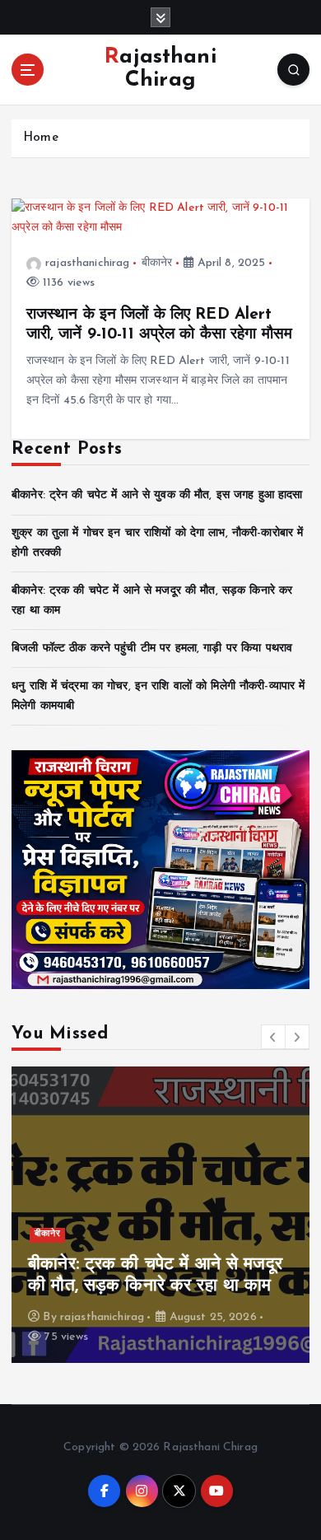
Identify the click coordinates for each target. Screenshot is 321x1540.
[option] (160, 1214)
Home (40, 138)
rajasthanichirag (87, 263)
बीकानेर (157, 263)
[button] (273, 1036)
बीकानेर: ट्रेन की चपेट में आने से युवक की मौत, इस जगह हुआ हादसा (157, 495)
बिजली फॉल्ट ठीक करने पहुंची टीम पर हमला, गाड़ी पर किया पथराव (152, 648)
